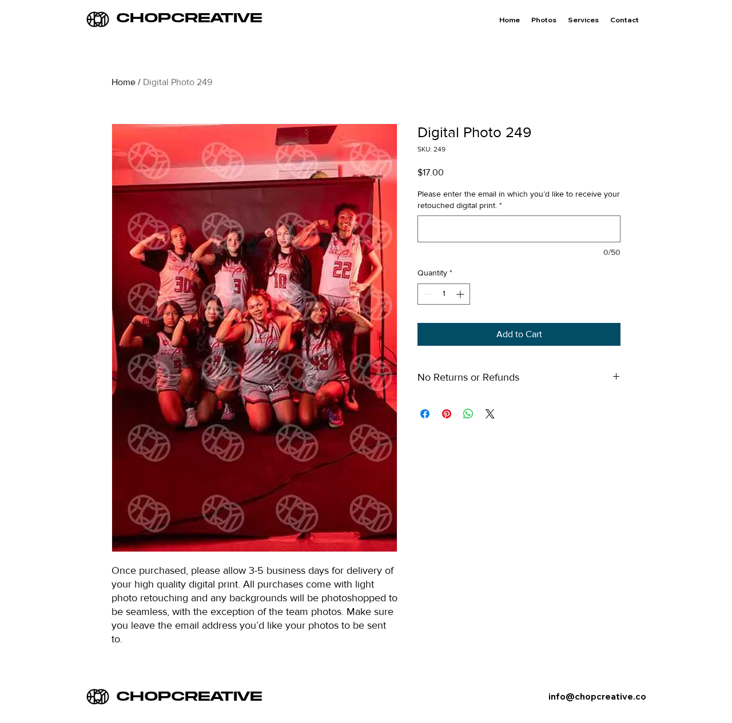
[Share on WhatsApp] (468, 414)
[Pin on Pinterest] (446, 414)
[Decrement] (426, 294)
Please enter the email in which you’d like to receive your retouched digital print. (518, 199)
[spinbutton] (443, 294)
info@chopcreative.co (597, 696)
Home (124, 82)
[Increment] (461, 294)
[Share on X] (490, 414)
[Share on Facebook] (425, 414)
